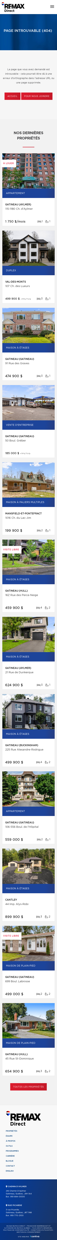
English (10, 1171)
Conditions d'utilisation (42, 1230)
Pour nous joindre (37, 96)
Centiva (34, 1236)
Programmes (12, 1151)
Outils (9, 1146)
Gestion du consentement (28, 1232)
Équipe (9, 1136)
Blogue (9, 1161)
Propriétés (11, 1131)
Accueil (12, 96)
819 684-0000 (17, 1197)
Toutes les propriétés (28, 1087)
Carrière (10, 1156)
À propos (10, 1141)
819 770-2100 (17, 1216)
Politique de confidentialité (16, 1230)
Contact (10, 1166)
